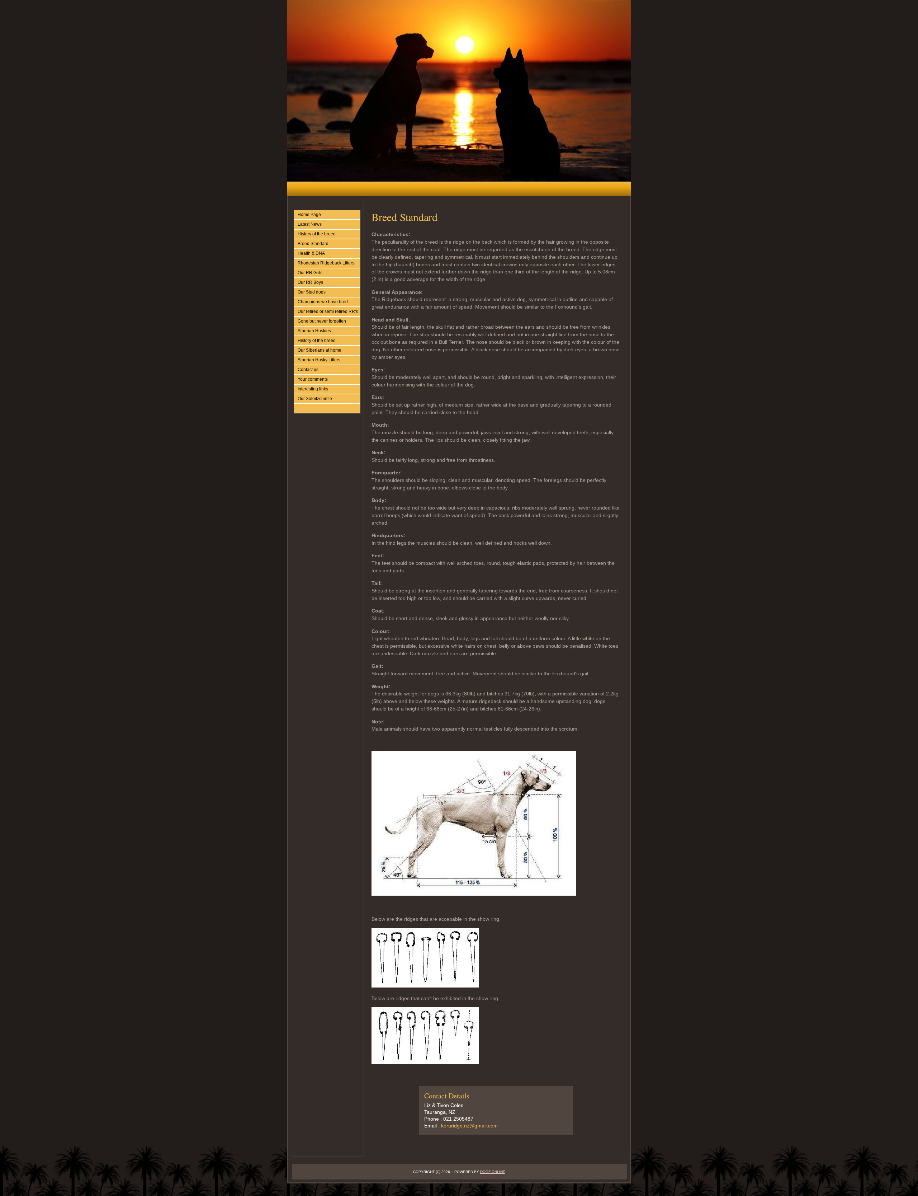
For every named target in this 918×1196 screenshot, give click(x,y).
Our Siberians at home (319, 350)
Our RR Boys (310, 282)
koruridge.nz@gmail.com (469, 1126)
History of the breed (317, 233)
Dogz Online (492, 1172)
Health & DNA (311, 253)
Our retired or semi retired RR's (328, 311)
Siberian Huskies (314, 330)
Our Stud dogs (312, 292)
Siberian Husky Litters (319, 359)
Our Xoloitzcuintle (315, 398)
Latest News (310, 224)
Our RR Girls (310, 272)
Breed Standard (313, 243)
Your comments (313, 379)
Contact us (308, 369)
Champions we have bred (323, 301)
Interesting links (313, 388)
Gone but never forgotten (322, 321)
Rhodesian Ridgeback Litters (326, 263)
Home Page (309, 214)
